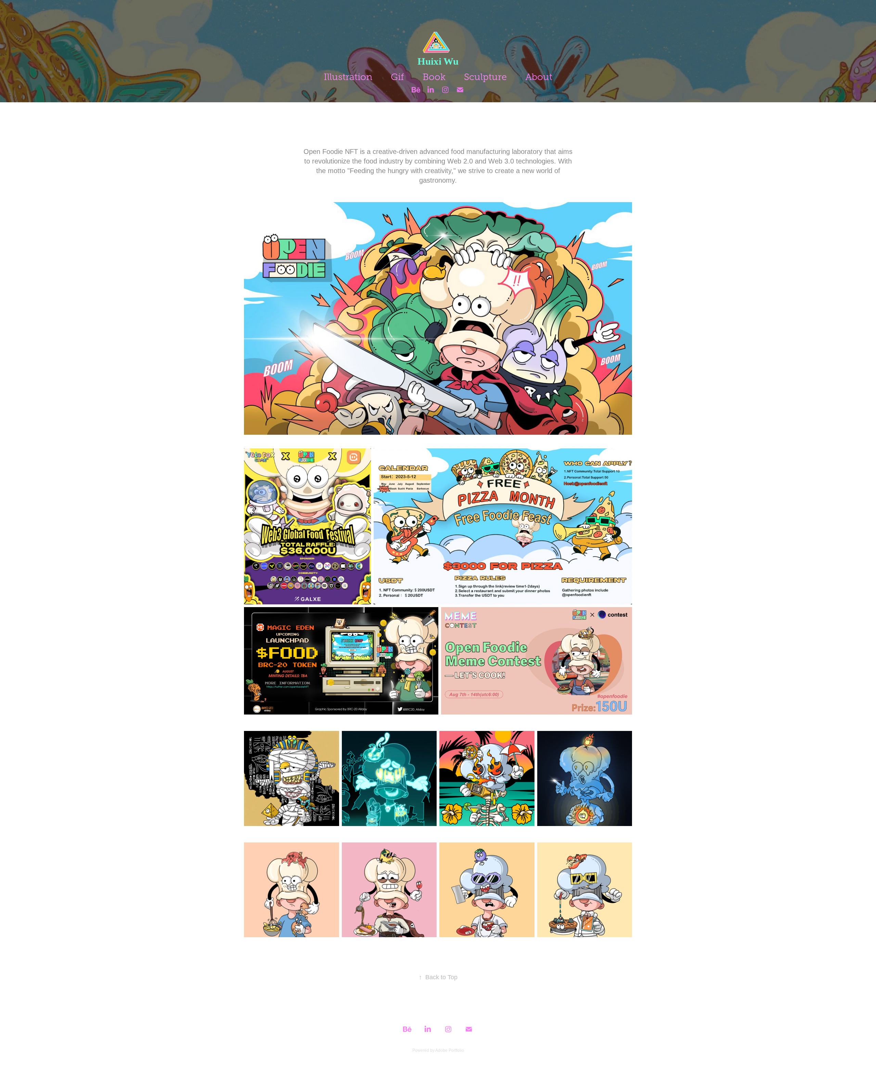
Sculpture (485, 77)
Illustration (348, 77)
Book (434, 77)
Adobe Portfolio (449, 1050)
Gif (397, 77)
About (538, 77)
